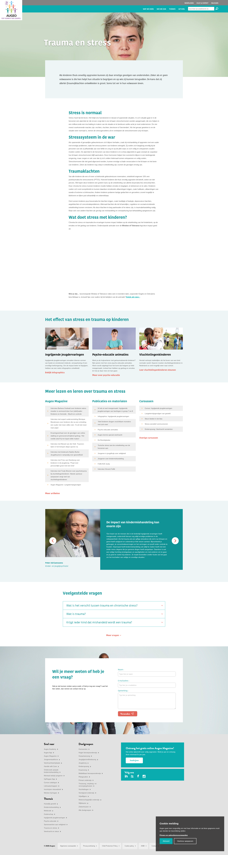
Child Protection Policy (110, 846)
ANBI (143, 846)
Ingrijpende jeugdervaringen (54, 818)
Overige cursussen (148, 437)
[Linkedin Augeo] (126, 776)
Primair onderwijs (85, 780)
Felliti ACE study (104, 464)
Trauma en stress (50, 828)
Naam (120, 669)
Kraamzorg (83, 770)
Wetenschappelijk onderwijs (89, 800)
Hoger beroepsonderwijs (88, 753)
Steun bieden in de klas (153, 419)
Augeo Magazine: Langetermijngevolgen (66, 485)
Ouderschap (48, 814)
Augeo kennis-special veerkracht (110, 435)
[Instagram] (144, 777)
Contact (154, 846)
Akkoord (166, 841)
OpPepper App (49, 779)
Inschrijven (134, 760)
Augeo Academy (50, 749)
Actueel (181, 9)
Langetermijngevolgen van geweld (158, 413)
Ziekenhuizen (84, 807)
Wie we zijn (161, 9)
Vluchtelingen (84, 789)
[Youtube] (132, 776)
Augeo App (48, 753)
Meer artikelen (52, 493)
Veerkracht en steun (51, 831)
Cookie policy (129, 846)
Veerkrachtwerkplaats (52, 763)
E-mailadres (123, 680)
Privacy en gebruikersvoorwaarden (174, 835)
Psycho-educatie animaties (108, 430)
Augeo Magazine (50, 756)
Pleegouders (83, 777)
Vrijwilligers (83, 796)
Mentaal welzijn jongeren (53, 776)
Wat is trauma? (76, 614)
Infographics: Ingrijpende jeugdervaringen (113, 416)
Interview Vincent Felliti (106, 469)
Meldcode (47, 811)
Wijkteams (82, 803)
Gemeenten (83, 749)
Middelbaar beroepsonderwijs (90, 773)
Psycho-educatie (50, 821)
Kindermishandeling (51, 807)
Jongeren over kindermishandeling (111, 459)
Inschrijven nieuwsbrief (52, 789)
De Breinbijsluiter (104, 440)
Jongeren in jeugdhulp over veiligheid (112, 453)
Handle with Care (50, 766)
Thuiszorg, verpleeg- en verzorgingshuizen (88, 785)
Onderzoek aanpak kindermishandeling (51, 771)
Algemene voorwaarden (68, 846)
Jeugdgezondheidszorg (87, 759)
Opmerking (122, 690)
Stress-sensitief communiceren (156, 424)
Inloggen (214, 3)
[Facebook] (138, 776)
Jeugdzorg (83, 763)
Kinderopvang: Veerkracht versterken (159, 429)
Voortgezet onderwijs (86, 793)
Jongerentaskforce (51, 759)
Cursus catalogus (50, 782)
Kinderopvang (84, 766)
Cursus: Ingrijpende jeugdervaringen (158, 408)
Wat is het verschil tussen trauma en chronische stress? (102, 605)
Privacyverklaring (89, 846)
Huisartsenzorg (84, 756)
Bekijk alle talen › (133, 297)
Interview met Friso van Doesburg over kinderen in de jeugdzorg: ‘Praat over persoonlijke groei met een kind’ (65, 463)
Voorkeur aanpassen (185, 841)
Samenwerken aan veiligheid (55, 824)
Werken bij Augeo (50, 793)
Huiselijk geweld (50, 804)
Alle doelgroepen (85, 810)
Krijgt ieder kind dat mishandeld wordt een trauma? (99, 622)
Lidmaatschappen (50, 786)
